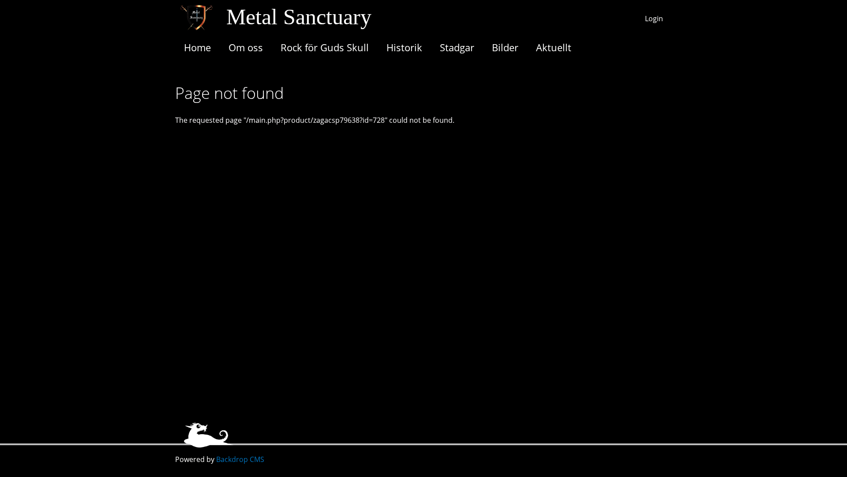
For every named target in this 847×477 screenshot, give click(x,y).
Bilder (505, 47)
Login (654, 18)
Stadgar (457, 47)
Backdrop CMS (240, 459)
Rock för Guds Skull (325, 47)
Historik (404, 47)
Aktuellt (553, 47)
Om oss (246, 47)
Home (197, 47)
